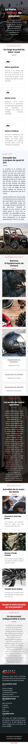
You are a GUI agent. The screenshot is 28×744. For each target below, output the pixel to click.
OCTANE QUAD (7, 215)
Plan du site (14, 743)
